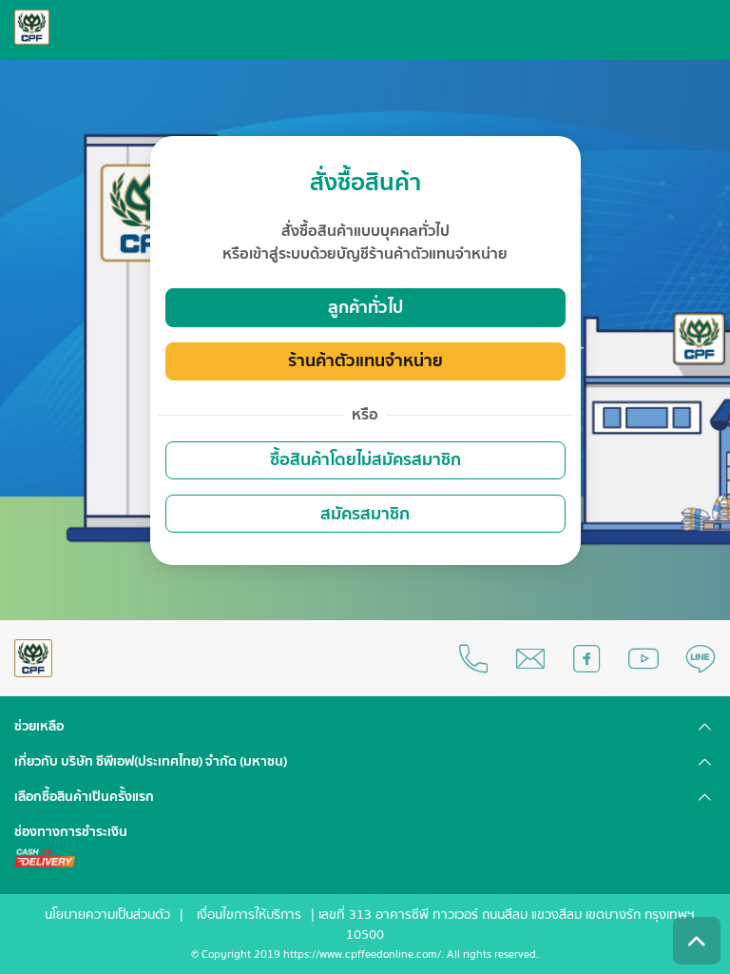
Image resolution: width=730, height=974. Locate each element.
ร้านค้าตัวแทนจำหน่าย (365, 361)
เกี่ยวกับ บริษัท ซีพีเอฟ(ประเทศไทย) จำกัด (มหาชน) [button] (150, 761)
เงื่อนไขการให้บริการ (249, 915)
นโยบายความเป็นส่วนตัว (107, 915)
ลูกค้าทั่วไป (365, 307)
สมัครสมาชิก (365, 514)
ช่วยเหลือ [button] (39, 726)
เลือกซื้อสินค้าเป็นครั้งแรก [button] (84, 797)
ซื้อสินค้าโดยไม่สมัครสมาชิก (365, 460)
